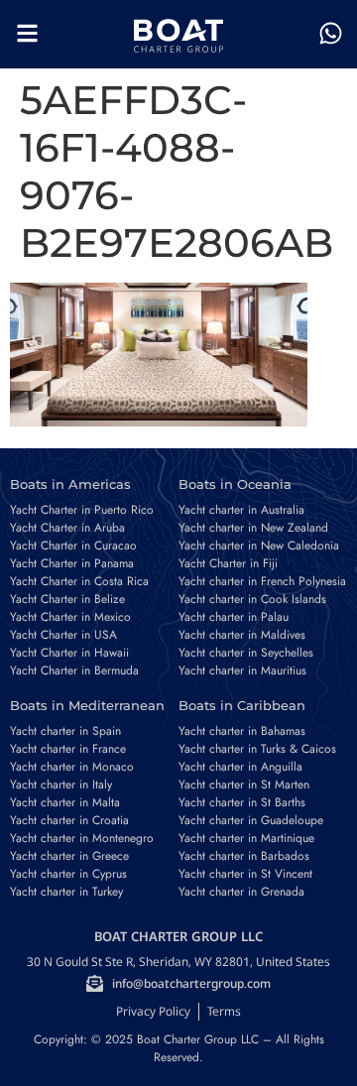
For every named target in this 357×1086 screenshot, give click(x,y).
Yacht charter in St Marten (243, 784)
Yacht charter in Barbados (243, 856)
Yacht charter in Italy (61, 784)
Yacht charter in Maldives (241, 635)
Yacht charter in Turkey (66, 892)
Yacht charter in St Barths (241, 802)
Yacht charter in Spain (65, 731)
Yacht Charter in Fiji (228, 563)
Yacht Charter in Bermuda (74, 670)
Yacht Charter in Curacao (73, 545)
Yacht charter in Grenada (241, 892)
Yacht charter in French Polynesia (262, 581)
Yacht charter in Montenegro (82, 838)
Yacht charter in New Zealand (253, 528)
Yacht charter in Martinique (246, 838)
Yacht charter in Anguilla (240, 767)
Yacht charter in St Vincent (245, 874)
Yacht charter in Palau (233, 617)
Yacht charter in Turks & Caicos (257, 749)
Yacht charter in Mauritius (242, 670)
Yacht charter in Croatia (69, 820)
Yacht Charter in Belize (67, 599)
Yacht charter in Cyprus (68, 874)
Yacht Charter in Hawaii (69, 653)
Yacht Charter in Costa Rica (79, 581)
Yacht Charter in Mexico (70, 617)
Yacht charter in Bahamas (241, 731)
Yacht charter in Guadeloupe (250, 820)
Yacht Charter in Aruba (67, 528)
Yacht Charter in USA (63, 635)
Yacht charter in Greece (69, 856)
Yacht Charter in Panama (72, 563)
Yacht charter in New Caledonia (258, 545)
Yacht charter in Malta (65, 802)
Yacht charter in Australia (241, 510)
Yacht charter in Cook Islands (252, 599)
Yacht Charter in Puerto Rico (82, 510)
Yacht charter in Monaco (72, 767)
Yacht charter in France (68, 749)
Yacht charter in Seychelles (245, 653)
